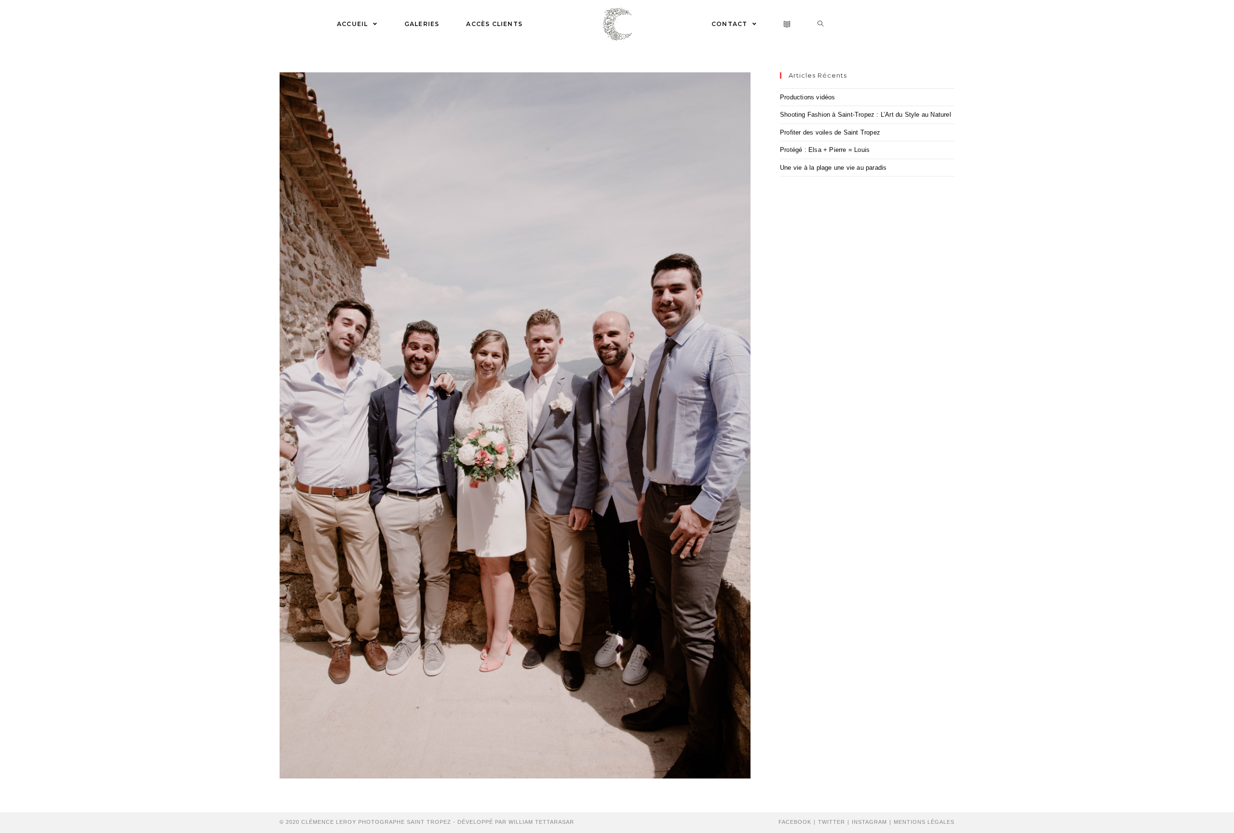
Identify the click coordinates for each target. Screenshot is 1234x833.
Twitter (831, 822)
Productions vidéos (807, 97)
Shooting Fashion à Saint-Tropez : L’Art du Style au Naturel (865, 114)
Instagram (869, 822)
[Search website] (820, 24)
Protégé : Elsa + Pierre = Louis (825, 149)
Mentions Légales (924, 822)
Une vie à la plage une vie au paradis (833, 167)
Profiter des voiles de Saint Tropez (830, 132)
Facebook (794, 822)
